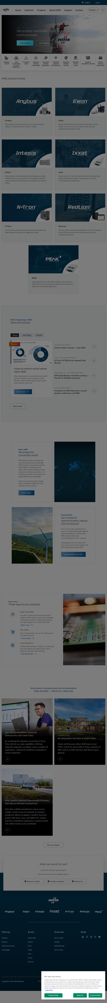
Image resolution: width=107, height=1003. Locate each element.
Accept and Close (95, 995)
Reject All (80, 995)
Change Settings (53, 995)
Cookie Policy (49, 990)
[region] (73, 985)
